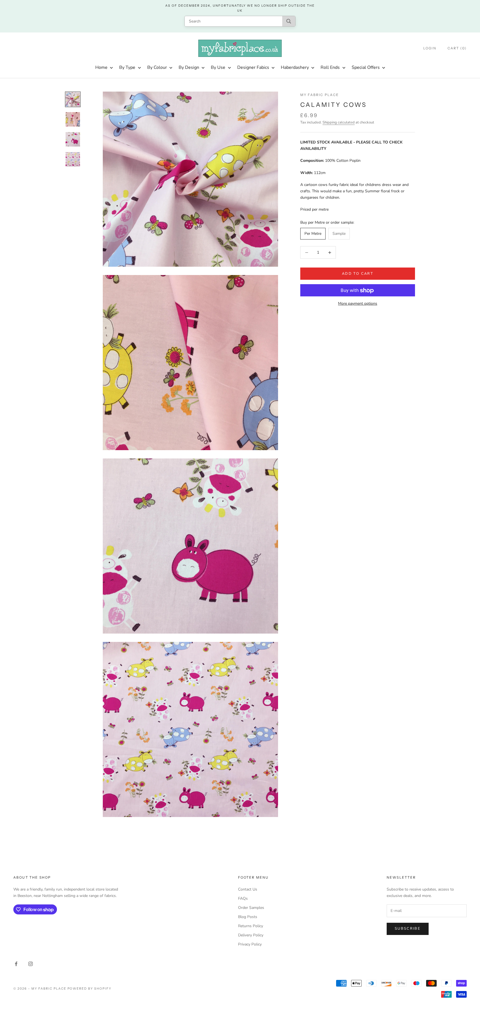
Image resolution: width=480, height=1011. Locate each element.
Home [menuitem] (101, 67)
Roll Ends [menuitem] (330, 67)
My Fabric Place (319, 95)
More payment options (357, 303)
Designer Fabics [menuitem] (253, 67)
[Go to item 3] (73, 139)
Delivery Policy (250, 935)
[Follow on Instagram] (30, 964)
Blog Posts (247, 916)
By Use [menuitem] (218, 67)
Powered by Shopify (90, 988)
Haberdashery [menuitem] (295, 67)
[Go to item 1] (73, 99)
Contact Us (247, 889)
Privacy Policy (250, 944)
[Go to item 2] (73, 119)
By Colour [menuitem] (157, 67)
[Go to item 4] (73, 159)
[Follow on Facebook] (16, 964)
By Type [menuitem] (127, 67)
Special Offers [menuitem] (366, 67)
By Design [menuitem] (189, 67)
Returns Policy (250, 926)
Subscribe (408, 928)
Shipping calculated (338, 122)
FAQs (243, 898)
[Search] (288, 21)
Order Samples (251, 907)
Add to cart (357, 273)
